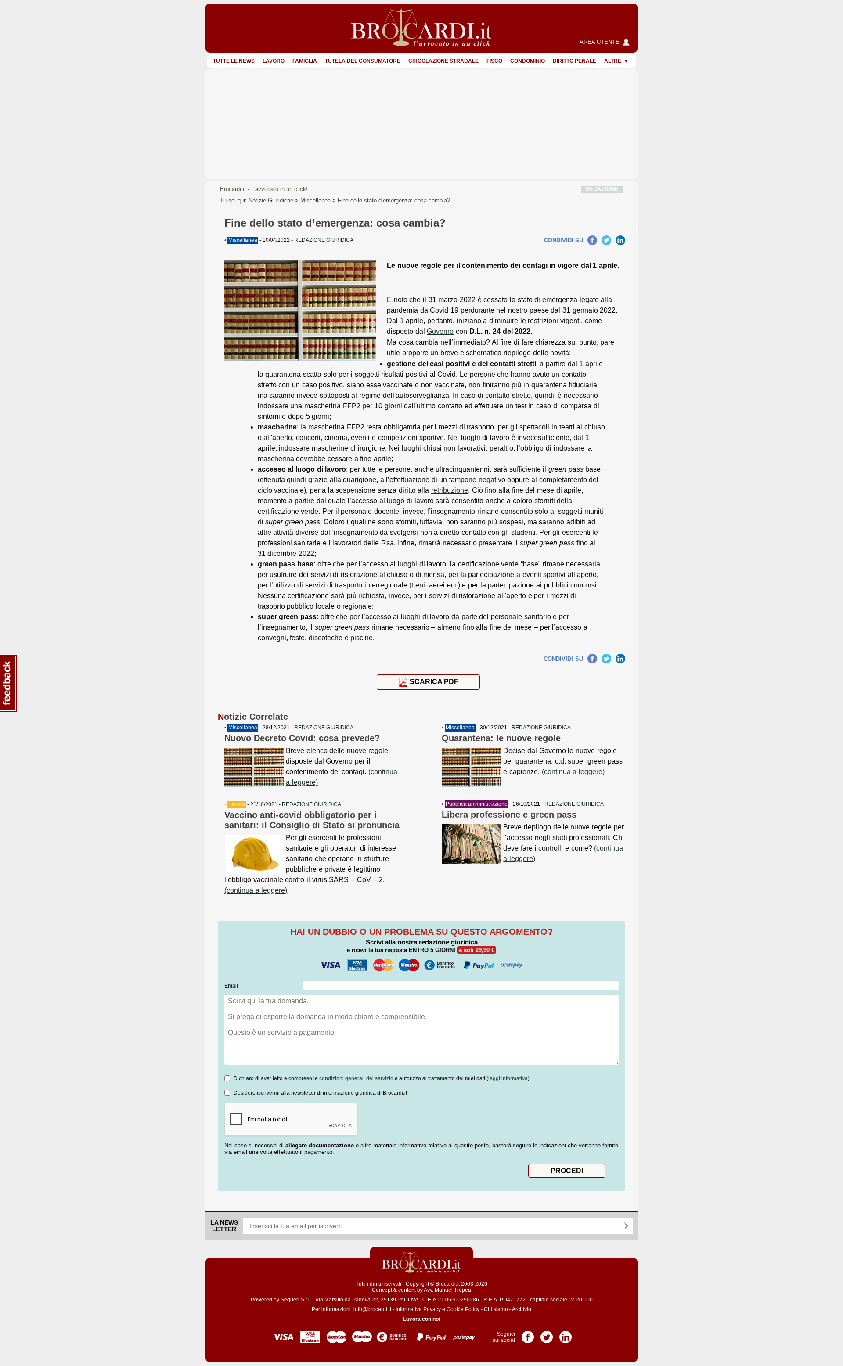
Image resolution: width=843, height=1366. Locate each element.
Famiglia (304, 61)
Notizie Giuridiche (271, 200)
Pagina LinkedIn (565, 1334)
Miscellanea (315, 200)
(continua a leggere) (255, 890)
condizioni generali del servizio (356, 1078)
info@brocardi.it (372, 1309)
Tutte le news (234, 61)
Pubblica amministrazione (477, 804)
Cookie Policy (463, 1309)
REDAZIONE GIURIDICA (323, 727)
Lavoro (274, 61)
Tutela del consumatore (362, 61)
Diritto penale (574, 61)
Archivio (521, 1309)
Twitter (606, 240)
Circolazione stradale (443, 61)
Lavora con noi (421, 1319)
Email (231, 986)
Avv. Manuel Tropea (447, 1290)
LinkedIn (620, 240)
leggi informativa (508, 1078)
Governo (440, 331)
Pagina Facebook (528, 1334)
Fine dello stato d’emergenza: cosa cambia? (394, 200)
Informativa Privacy (418, 1309)
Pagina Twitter (546, 1334)
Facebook (592, 240)
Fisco (494, 61)
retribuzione (449, 490)
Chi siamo (496, 1309)
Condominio (527, 61)
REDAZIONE (602, 189)
